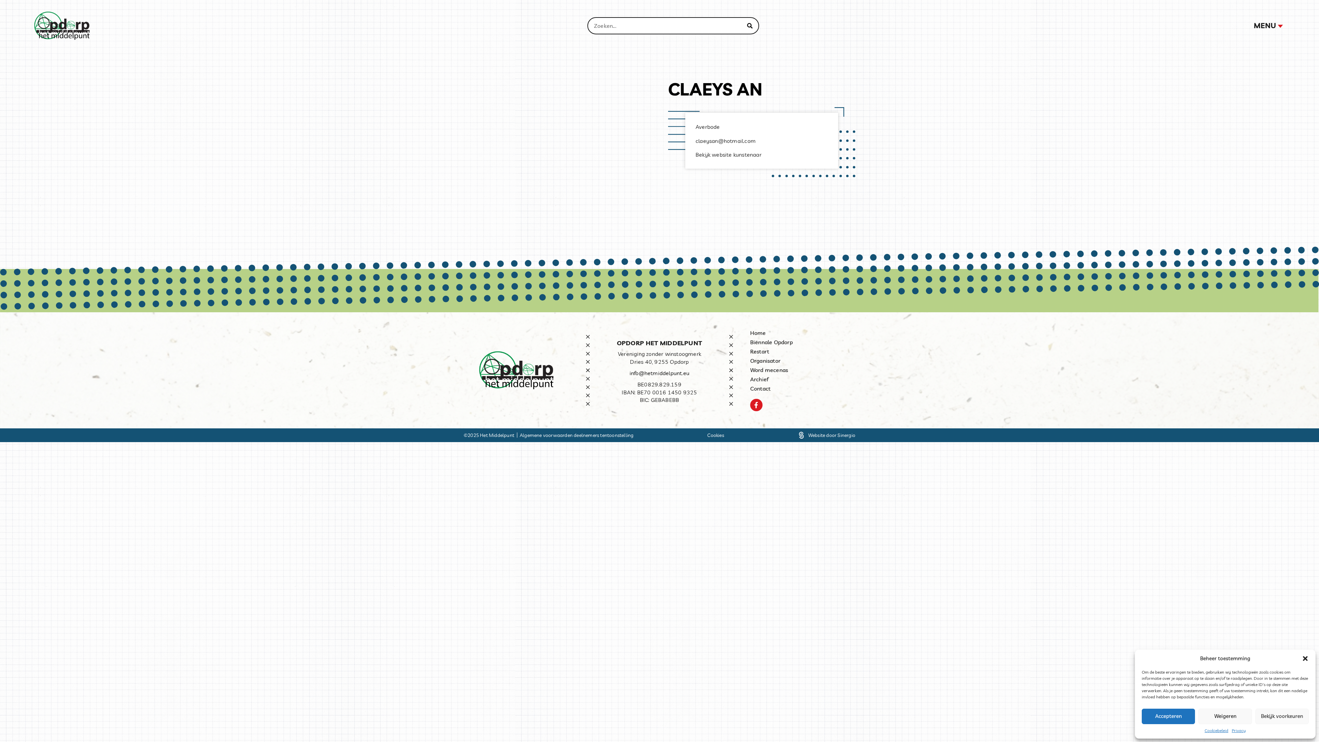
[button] (1305, 658)
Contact (760, 388)
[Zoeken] (749, 26)
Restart (759, 351)
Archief (759, 379)
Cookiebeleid (1216, 730)
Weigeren (1225, 716)
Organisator (765, 360)
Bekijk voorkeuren (1282, 716)
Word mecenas (769, 370)
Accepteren (1168, 716)
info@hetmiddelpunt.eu (659, 373)
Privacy (1239, 730)
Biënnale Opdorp (771, 342)
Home (758, 332)
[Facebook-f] (756, 405)
